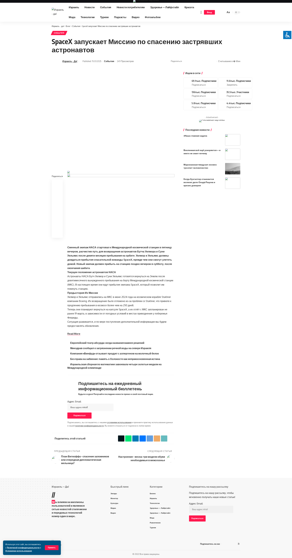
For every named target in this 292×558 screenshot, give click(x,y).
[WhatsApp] (235, 544)
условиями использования (119, 422)
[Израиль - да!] (58, 12)
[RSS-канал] (238, 544)
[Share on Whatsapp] (190, 61)
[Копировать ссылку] (209, 61)
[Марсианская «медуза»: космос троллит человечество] (232, 168)
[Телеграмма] (231, 544)
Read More (73, 333)
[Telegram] (235, 94)
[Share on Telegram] (199, 61)
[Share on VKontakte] (194, 61)
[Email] (204, 61)
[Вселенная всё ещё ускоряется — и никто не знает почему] (232, 154)
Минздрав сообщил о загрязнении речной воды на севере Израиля (110, 348)
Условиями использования (18, 551)
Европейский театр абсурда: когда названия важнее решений (107, 342)
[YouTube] (227, 544)
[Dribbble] (235, 105)
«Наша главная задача (195, 135)
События (59, 33)
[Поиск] (223, 12)
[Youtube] (201, 94)
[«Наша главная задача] (232, 140)
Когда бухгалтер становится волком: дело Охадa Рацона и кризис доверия (199, 182)
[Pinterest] (235, 82)
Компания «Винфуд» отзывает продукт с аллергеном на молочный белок (114, 353)
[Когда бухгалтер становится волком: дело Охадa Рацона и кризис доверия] (232, 183)
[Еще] (201, 12)
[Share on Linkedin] (57, 197)
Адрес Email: (74, 401)
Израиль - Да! (69, 61)
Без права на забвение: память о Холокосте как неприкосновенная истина (115, 358)
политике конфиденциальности (89, 426)
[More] (213, 61)
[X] (201, 82)
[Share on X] (185, 61)
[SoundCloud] (201, 105)
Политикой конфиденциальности (23, 547)
